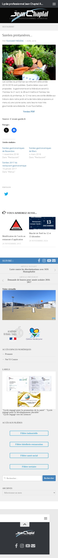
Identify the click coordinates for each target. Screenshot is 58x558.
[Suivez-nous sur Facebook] (39, 260)
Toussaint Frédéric (15, 41)
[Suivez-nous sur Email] (54, 260)
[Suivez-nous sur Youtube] (49, 260)
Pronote (9, 354)
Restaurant (8, 27)
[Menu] (54, 4)
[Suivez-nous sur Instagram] (44, 260)
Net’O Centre (11, 359)
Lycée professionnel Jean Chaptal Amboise (23, 4)
